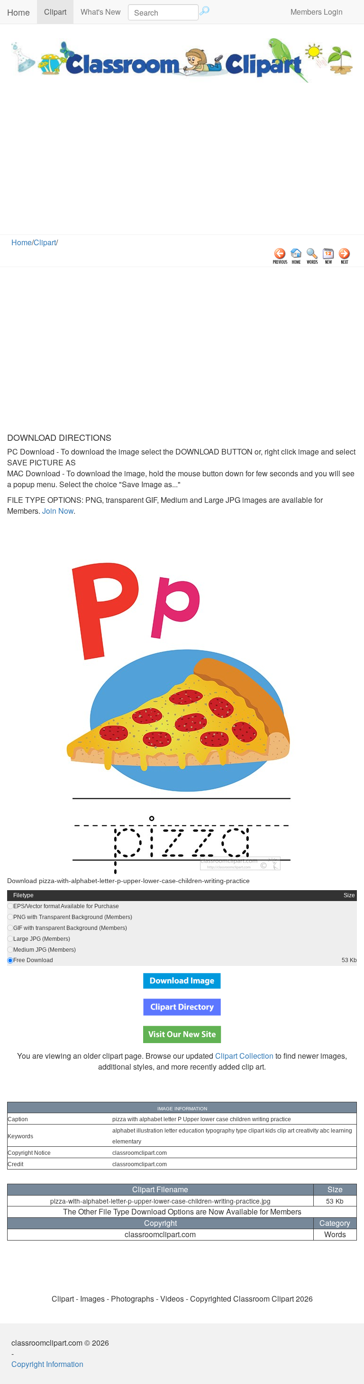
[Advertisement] (182, 163)
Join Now (56, 510)
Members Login (317, 11)
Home (18, 12)
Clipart (58, 11)
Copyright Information (47, 1363)
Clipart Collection (244, 1055)
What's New (101, 11)
